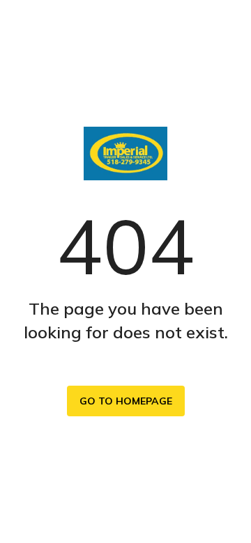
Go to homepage (125, 401)
